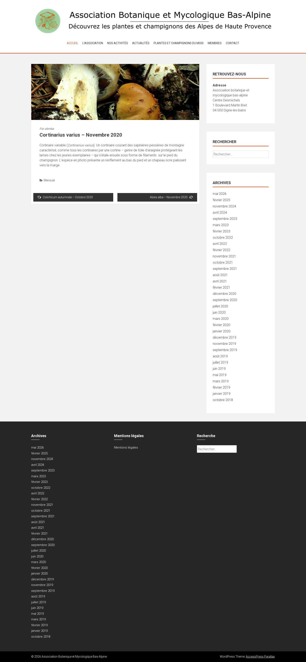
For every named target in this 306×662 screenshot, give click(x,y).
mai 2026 (219, 194)
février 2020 (221, 325)
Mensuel (49, 180)
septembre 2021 (225, 269)
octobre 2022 (223, 237)
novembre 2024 (224, 206)
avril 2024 (220, 212)
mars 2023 (221, 225)
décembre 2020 (224, 294)
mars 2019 (221, 381)
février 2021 (221, 287)
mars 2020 (221, 319)
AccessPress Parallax (260, 656)
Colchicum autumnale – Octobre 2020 (68, 197)
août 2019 (220, 356)
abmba (49, 128)
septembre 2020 (225, 300)
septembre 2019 (225, 350)
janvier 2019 (221, 394)
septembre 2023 (225, 219)
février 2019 (221, 387)
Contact (232, 43)
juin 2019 (219, 369)
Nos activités (117, 43)
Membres (215, 43)
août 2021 (220, 275)
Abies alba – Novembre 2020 (169, 197)
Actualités (140, 43)
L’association (92, 43)
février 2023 (221, 231)
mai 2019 (219, 375)
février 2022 (221, 250)
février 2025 (221, 200)
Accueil (72, 43)
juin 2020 (219, 312)
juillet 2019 (220, 362)
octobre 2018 (223, 400)
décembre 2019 (224, 337)
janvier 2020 (221, 331)
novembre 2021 (224, 256)
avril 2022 (220, 244)
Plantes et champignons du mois (179, 43)
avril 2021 (220, 281)
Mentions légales (126, 447)
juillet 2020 (220, 306)
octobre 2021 (223, 262)
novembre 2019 (224, 344)
